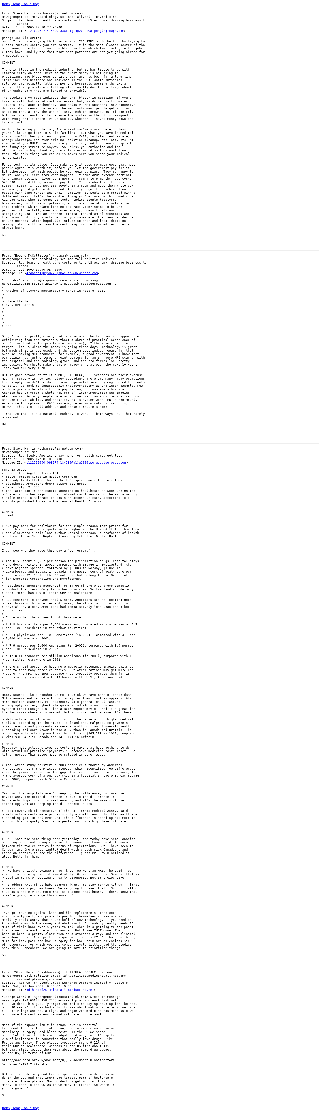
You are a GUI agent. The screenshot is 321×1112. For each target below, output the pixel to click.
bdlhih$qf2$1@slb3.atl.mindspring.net (60, 989)
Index (6, 4)
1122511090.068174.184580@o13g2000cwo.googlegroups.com (76, 462)
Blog (35, 4)
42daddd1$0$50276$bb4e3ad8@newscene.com (62, 273)
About (26, 4)
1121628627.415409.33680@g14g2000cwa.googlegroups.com (75, 31)
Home (15, 4)
